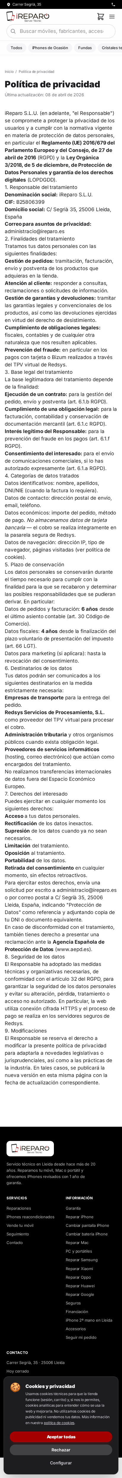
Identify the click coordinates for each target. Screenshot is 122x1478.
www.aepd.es (73, 949)
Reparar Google (80, 1294)
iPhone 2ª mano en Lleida (89, 1320)
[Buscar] (13, 31)
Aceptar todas (61, 1436)
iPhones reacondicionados (30, 1216)
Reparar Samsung (82, 1259)
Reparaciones (19, 1208)
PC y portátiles (79, 1251)
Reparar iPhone (80, 1216)
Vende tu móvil (20, 1225)
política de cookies (59, 1423)
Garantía (73, 1208)
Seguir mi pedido (81, 1337)
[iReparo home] (28, 16)
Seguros (73, 1303)
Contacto (15, 1242)
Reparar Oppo (78, 1277)
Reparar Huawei (80, 1285)
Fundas (85, 47)
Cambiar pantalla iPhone (87, 1225)
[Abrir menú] (111, 16)
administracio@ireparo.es (35, 231)
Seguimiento (18, 1234)
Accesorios (76, 1328)
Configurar (61, 1462)
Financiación (77, 1311)
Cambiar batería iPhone (87, 1234)
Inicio (9, 71)
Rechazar (61, 1449)
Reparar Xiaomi (79, 1268)
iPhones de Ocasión (50, 47)
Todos (16, 47)
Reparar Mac (77, 1242)
